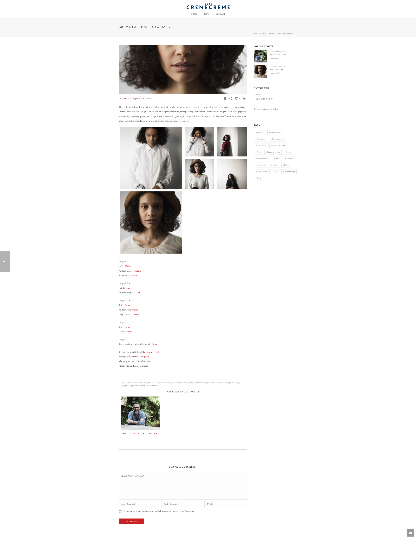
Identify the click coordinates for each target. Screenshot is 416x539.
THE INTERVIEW (264, 98)
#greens (223, 383)
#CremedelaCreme (180, 383)
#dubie (192, 383)
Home (194, 14)
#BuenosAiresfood (278, 139)
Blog (206, 14)
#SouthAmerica (141, 385)
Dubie (128, 266)
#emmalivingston (203, 383)
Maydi (137, 292)
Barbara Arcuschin (151, 352)
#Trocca (259, 178)
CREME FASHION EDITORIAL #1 (278, 68)
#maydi (131, 385)
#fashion (215, 383)
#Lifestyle (123, 385)
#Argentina (128, 383)
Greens (137, 270)
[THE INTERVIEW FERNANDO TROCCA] (140, 413)
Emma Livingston (140, 356)
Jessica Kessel (131, 275)
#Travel (275, 171)
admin (124, 98)
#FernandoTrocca (262, 158)
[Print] (225, 98)
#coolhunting (166, 383)
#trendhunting (155, 385)
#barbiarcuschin (140, 383)
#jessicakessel (233, 383)
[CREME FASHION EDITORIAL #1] (260, 71)
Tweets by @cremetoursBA (266, 109)
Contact (220, 14)
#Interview (289, 158)
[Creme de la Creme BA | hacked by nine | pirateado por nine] (208, 6)
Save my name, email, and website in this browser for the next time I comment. (158, 511)
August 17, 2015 (139, 98)
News (263, 34)
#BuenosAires (154, 383)
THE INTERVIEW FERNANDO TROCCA (141, 434)
